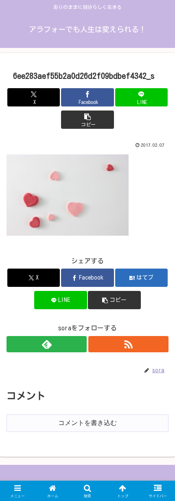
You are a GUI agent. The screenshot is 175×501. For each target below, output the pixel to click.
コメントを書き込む (87, 422)
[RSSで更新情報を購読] (128, 344)
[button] (87, 120)
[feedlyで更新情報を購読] (47, 344)
